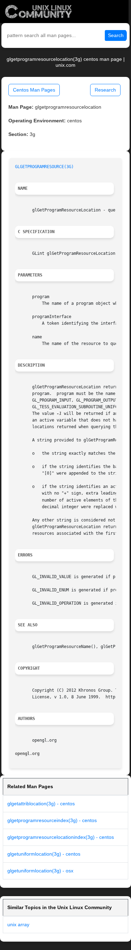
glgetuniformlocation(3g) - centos (43, 854)
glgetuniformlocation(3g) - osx (40, 870)
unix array (18, 924)
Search (116, 35)
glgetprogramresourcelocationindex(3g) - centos (60, 837)
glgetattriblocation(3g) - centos (41, 803)
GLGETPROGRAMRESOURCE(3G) (44, 166)
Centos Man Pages (34, 90)
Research (105, 90)
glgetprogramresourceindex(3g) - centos (52, 820)
